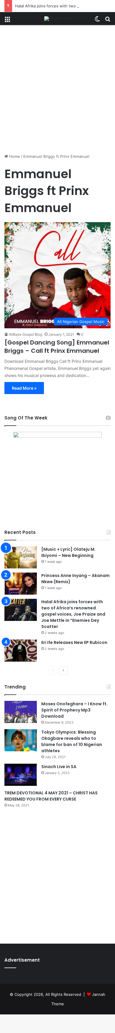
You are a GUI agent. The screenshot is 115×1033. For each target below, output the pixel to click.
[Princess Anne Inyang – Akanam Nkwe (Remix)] (20, 584)
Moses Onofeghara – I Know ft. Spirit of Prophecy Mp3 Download (74, 710)
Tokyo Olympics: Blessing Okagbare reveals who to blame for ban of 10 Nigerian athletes (71, 741)
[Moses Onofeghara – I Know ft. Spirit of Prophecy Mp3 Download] (20, 712)
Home (14, 156)
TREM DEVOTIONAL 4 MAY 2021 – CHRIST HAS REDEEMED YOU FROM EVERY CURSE (51, 796)
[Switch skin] (97, 20)
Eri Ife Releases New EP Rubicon (74, 642)
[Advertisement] (57, 91)
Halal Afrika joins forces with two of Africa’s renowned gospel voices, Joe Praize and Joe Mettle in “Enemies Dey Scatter (73, 614)
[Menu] (7, 20)
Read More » (24, 388)
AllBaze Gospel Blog (25, 334)
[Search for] (108, 20)
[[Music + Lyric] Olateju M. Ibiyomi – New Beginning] (20, 557)
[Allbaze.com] (57, 18)
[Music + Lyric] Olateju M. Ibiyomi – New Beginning (68, 552)
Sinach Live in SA (58, 767)
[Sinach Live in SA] (20, 775)
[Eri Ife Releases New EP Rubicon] (20, 651)
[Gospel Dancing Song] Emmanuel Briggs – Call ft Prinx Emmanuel (56, 346)
